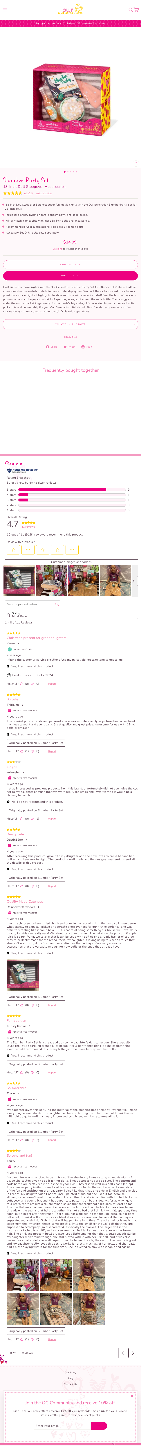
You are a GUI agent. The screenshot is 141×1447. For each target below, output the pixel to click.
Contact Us (70, 1384)
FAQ (70, 1378)
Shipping (57, 248)
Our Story (70, 1372)
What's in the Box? (70, 324)
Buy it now (70, 275)
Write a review (44, 193)
